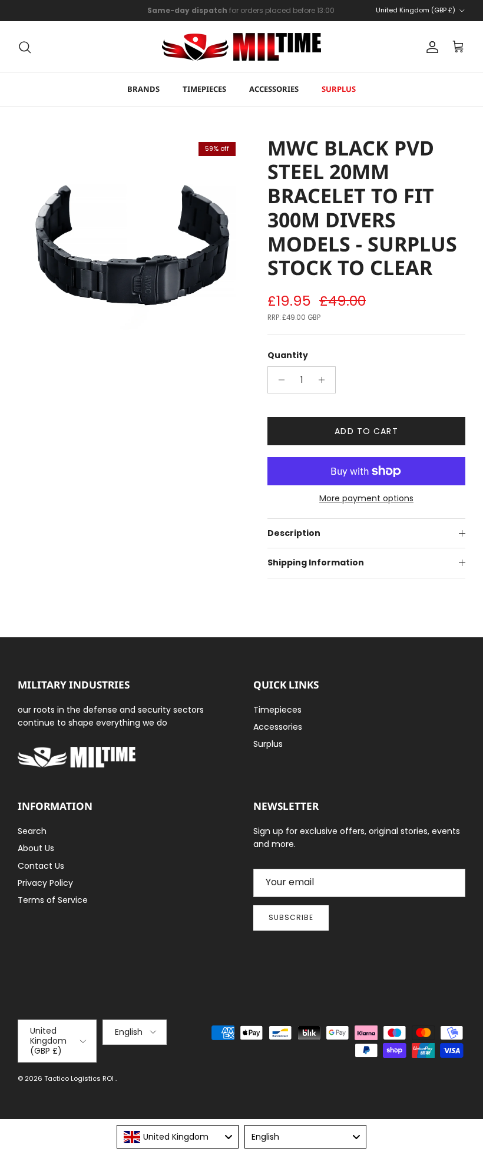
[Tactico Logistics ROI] (241, 47)
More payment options (366, 499)
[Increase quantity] (325, 380)
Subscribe (291, 917)
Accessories (274, 89)
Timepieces (204, 89)
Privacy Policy (45, 883)
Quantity (287, 355)
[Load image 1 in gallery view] (130, 248)
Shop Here (319, 15)
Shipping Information (315, 562)
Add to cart (366, 431)
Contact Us (41, 866)
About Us (36, 848)
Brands (143, 89)
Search (32, 831)
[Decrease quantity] (278, 380)
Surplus (339, 89)
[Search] (25, 47)
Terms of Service (53, 900)
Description (293, 533)
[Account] (430, 47)
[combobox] (178, 1137)
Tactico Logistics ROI (79, 1078)
